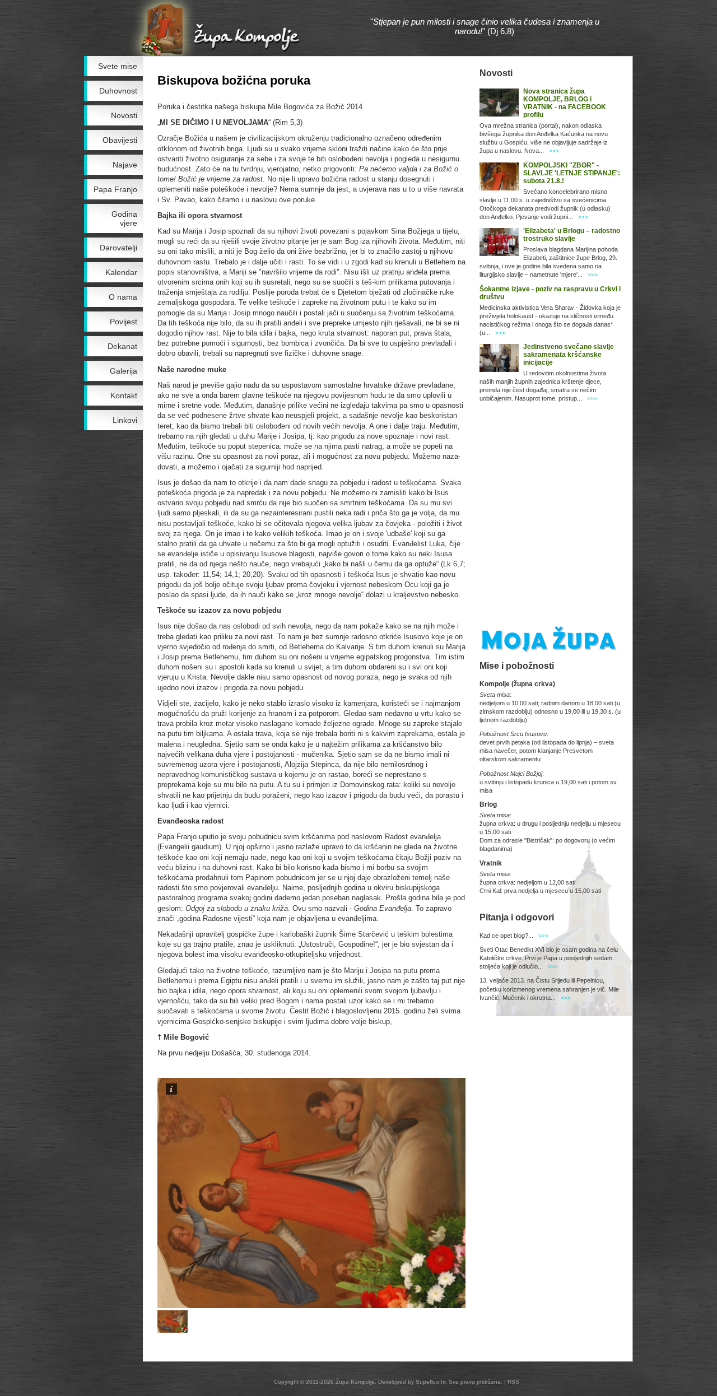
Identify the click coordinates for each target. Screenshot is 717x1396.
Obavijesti (120, 140)
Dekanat (122, 346)
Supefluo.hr (430, 1382)
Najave (125, 164)
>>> (554, 151)
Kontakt (123, 395)
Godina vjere (124, 218)
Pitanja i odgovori (516, 917)
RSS (513, 1382)
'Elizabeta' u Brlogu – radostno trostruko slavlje (571, 235)
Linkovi (125, 420)
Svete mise (117, 66)
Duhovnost (118, 90)
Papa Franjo (115, 189)
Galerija (123, 370)
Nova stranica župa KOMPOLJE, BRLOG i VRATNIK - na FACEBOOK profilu (564, 103)
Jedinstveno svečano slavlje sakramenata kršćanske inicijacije (568, 354)
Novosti (124, 115)
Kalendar (121, 272)
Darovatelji (118, 247)
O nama (123, 296)
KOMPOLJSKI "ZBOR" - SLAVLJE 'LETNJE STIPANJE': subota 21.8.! (571, 173)
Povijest (123, 321)
